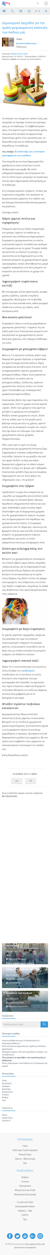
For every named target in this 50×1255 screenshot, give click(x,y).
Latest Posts (7, 1118)
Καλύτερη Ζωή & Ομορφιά (25, 1150)
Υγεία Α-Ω (6, 1121)
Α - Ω (37, 11)
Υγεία (4, 1080)
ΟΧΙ (30, 781)
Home (4, 1115)
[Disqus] (25, 833)
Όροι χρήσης (30, 1244)
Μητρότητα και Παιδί (19, 54)
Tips (4, 1100)
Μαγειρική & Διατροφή (25, 1194)
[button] (44, 1024)
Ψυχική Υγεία (25, 1154)
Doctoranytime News (25, 1206)
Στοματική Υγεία (25, 1202)
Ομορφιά (6, 1086)
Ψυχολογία (6, 1083)
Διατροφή (6, 1089)
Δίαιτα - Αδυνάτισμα (25, 1159)
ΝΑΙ (16, 781)
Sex (25, 1163)
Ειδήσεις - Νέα (25, 1211)
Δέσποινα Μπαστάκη (26, 43)
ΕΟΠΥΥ (25, 1215)
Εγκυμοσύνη (7, 1092)
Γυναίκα (5, 1095)
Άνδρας (5, 1097)
